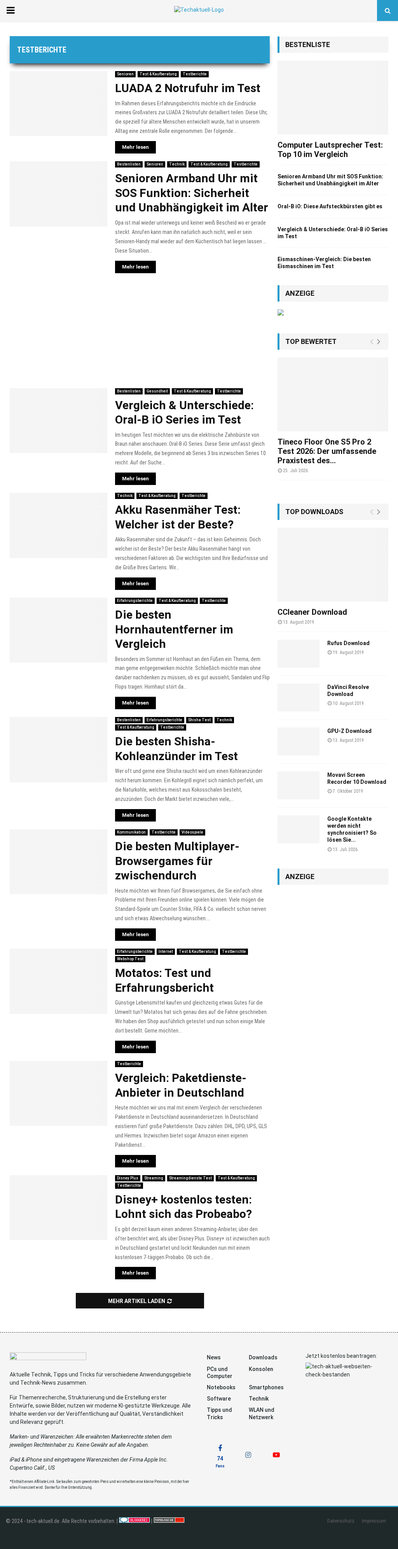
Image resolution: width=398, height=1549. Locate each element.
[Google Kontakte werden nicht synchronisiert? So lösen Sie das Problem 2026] (298, 829)
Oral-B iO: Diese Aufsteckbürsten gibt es (330, 206)
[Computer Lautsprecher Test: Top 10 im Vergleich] (333, 97)
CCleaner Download (312, 612)
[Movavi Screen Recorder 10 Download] (298, 785)
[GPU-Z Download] (298, 741)
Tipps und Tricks (219, 1413)
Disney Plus (127, 1178)
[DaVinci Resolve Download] (298, 698)
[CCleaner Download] (333, 565)
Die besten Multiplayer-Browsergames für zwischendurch (177, 860)
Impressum (374, 1521)
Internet (166, 951)
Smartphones (266, 1387)
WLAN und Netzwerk (261, 1413)
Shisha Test (199, 720)
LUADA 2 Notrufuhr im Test (187, 88)
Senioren (125, 74)
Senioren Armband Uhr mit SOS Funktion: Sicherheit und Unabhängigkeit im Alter (191, 192)
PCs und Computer (219, 1372)
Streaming (153, 1178)
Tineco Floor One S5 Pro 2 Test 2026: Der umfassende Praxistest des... (327, 451)
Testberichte (195, 74)
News (214, 1357)
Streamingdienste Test (190, 1178)
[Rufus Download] (298, 654)
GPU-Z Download (349, 731)
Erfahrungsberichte (135, 600)
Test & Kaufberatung (158, 74)
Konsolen (261, 1369)
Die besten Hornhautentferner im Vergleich (174, 629)
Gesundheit (157, 391)
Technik (177, 164)
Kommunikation (131, 832)
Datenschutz (340, 1521)
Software (219, 1398)
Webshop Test (130, 959)
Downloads (263, 1357)
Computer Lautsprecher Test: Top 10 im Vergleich (330, 149)
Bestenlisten (129, 164)
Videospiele (192, 832)
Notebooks (221, 1387)
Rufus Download (348, 643)
